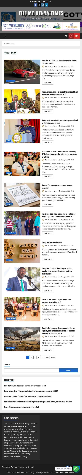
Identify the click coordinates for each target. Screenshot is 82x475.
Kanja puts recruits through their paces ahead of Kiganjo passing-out (22, 131)
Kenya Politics (11, 111)
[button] (4, 36)
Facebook (6, 467)
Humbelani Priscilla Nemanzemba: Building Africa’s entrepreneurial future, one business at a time (22, 164)
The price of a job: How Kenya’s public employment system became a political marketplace (22, 279)
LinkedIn (31, 467)
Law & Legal (10, 348)
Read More (48, 83)
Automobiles (11, 81)
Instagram (22, 467)
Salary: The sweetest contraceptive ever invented (22, 195)
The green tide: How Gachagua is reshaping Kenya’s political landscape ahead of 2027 (22, 223)
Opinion (9, 204)
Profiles (9, 173)
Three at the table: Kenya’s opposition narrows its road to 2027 (22, 309)
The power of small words (22, 251)
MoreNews (59, 472)
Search (7, 364)
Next (53, 357)
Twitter (14, 467)
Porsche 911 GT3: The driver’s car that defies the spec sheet (22, 72)
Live (76, 36)
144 (47, 357)
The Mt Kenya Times (41, 13)
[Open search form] (66, 36)
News (8, 140)
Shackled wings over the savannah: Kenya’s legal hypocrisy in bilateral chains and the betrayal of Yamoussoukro (22, 339)
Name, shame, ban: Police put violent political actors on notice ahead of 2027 (22, 101)
